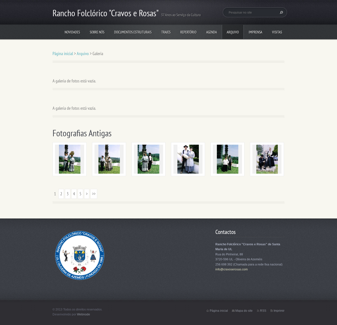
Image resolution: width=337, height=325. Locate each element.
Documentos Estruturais (132, 32)
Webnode (83, 314)
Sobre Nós (97, 32)
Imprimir (279, 310)
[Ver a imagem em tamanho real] (70, 159)
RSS (263, 310)
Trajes (165, 32)
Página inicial (63, 53)
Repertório (188, 32)
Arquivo (233, 32)
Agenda (211, 32)
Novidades (72, 32)
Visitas (277, 32)
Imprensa (255, 32)
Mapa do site (244, 310)
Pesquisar (280, 12)
